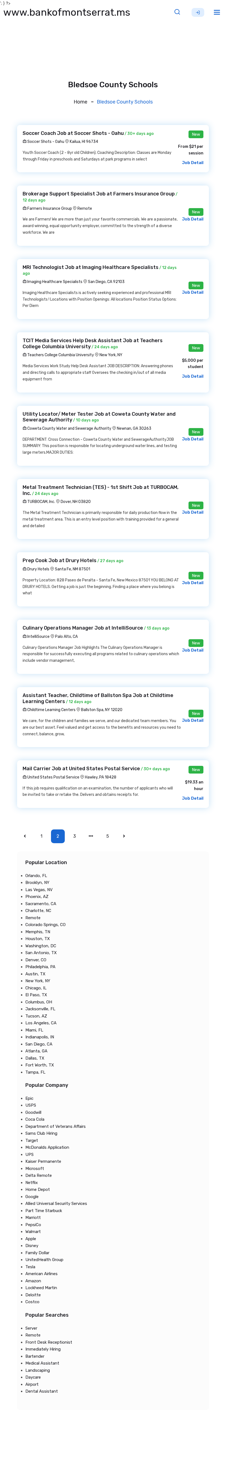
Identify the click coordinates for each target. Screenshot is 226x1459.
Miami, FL (34, 1030)
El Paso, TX (36, 994)
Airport (32, 1384)
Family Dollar (37, 1252)
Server (31, 1328)
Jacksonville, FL (40, 1008)
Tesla (30, 1266)
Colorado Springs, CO (45, 924)
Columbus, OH (38, 1002)
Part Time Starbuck (43, 1210)
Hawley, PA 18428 (100, 777)
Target (31, 1140)
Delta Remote (38, 1175)
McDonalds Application (47, 1147)
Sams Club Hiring (41, 1133)
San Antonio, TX (41, 952)
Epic (29, 1098)
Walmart (33, 1231)
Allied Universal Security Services (56, 1203)
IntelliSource (38, 636)
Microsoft (34, 1168)
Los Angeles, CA (41, 1022)
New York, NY (110, 355)
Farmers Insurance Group (49, 208)
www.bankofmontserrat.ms (66, 12)
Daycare (33, 1377)
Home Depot (37, 1189)
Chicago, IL (36, 988)
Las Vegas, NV (39, 889)
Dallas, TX (34, 1058)
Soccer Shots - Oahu (45, 141)
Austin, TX (35, 973)
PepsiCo (33, 1224)
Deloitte (33, 1294)
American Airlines (41, 1273)
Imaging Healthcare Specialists (54, 281)
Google (32, 1196)
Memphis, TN (37, 931)
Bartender (34, 1356)
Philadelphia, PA (40, 966)
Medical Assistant (42, 1363)
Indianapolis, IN (39, 1037)
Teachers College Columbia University (60, 355)
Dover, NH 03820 (76, 501)
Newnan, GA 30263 (134, 428)
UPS (29, 1154)
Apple (30, 1238)
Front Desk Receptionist (48, 1342)
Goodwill (33, 1112)
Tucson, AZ (36, 1016)
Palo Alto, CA (66, 636)
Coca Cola (34, 1119)
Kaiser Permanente (43, 1161)
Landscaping (37, 1370)
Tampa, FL (35, 1072)
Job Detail (192, 162)
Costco (32, 1301)
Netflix (31, 1182)
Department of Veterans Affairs (55, 1126)
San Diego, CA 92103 (106, 281)
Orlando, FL (36, 875)
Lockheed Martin (41, 1287)
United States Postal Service (52, 777)
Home (80, 102)
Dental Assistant (41, 1391)
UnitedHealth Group (44, 1259)
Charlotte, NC (38, 910)
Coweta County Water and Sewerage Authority (68, 428)
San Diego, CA (38, 1044)
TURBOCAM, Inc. (40, 501)
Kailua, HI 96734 (84, 141)
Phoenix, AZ (37, 896)
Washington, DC (40, 945)
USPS (30, 1105)
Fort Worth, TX (39, 1065)
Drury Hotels (37, 569)
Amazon (33, 1280)
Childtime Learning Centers (51, 709)
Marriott (33, 1217)
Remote (84, 208)
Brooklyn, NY (37, 882)
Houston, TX (37, 938)
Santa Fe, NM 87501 (72, 569)
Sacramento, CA (40, 903)
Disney (31, 1245)
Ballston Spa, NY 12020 (101, 709)
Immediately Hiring (43, 1349)
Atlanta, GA (36, 1051)
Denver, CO (35, 959)
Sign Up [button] (198, 12)
